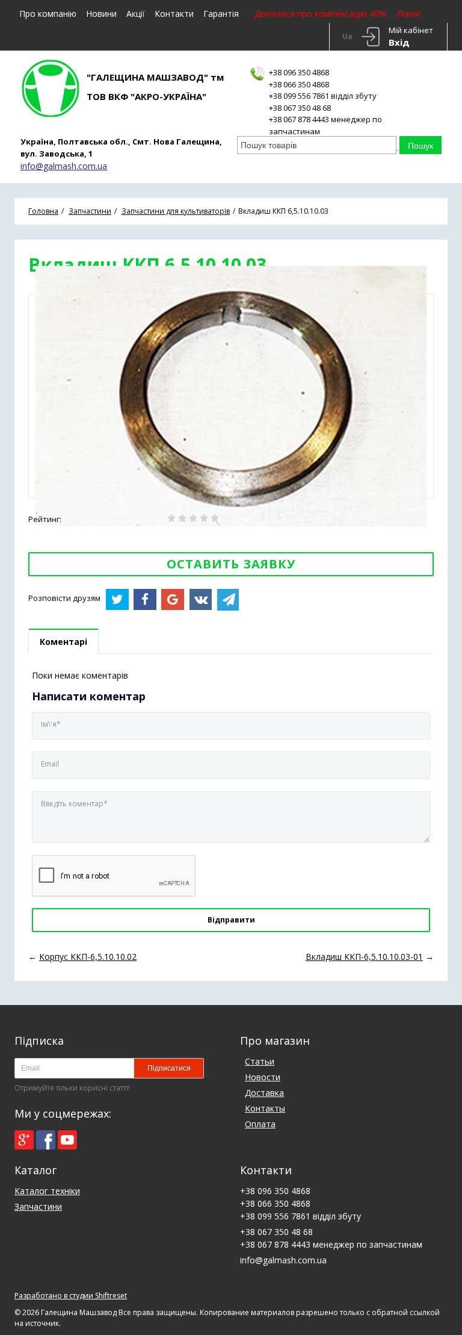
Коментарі (63, 641)
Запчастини (38, 1206)
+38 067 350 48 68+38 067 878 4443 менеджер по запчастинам (325, 119)
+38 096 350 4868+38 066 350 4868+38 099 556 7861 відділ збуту (323, 84)
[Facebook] (45, 1140)
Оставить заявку (231, 564)
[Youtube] (67, 1140)
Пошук (420, 146)
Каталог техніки (47, 1191)
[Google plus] (24, 1140)
